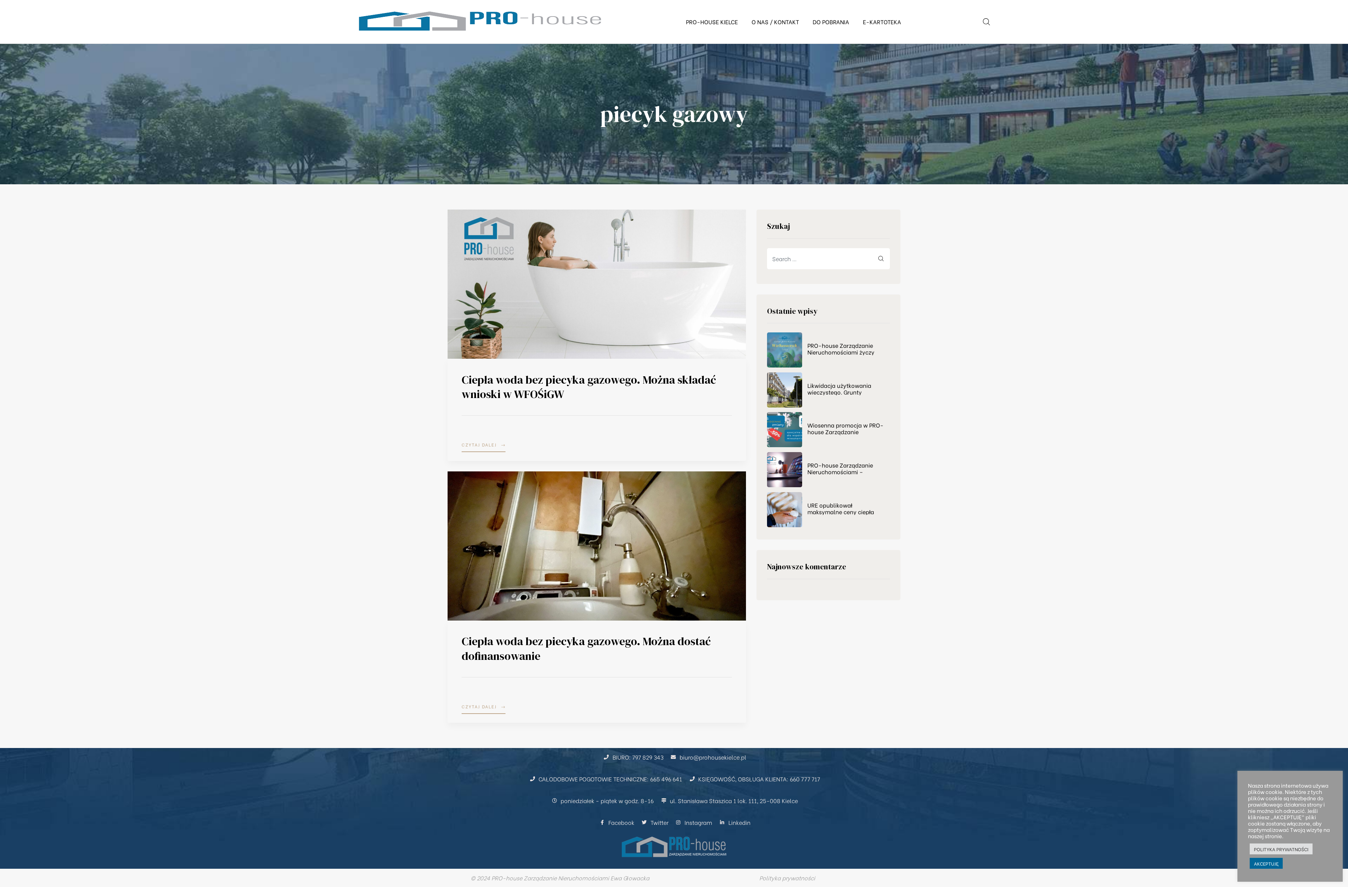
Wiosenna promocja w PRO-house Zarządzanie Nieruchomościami (845, 428)
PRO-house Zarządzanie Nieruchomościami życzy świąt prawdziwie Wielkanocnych (840, 348)
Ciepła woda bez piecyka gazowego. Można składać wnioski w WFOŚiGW (589, 387)
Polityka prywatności (787, 878)
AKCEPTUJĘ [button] (1266, 863)
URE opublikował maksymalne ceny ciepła (840, 508)
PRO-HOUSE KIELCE (712, 22)
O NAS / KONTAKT (775, 22)
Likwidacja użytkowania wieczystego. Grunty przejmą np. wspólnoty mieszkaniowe (839, 388)
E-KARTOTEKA (882, 22)
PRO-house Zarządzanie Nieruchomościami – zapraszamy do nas (840, 468)
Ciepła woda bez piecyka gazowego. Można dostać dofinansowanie (586, 649)
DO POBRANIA (831, 22)
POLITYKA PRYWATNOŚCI (1281, 849)
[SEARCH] (881, 258)
